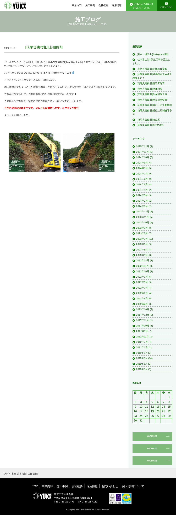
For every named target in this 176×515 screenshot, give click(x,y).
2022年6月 (142, 293)
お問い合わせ (110, 486)
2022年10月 (142, 271)
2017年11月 (142, 320)
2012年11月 (142, 336)
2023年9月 (142, 227)
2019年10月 (142, 309)
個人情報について (133, 486)
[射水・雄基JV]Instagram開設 (152, 54)
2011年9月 (141, 353)
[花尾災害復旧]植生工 (148, 119)
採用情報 (117, 5)
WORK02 (152, 448)
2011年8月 (141, 358)
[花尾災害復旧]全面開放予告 (151, 94)
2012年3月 (142, 342)
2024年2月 (142, 200)
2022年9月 (142, 276)
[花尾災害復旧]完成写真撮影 (151, 68)
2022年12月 (142, 260)
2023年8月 (142, 233)
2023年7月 (142, 238)
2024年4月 (142, 190)
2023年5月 (142, 249)
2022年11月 (142, 266)
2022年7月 (142, 287)
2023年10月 (142, 222)
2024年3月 (142, 195)
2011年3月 (141, 369)
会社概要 (103, 5)
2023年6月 (142, 244)
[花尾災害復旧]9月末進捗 (150, 125)
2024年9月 (142, 162)
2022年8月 (142, 282)
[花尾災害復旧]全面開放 (149, 88)
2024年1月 (142, 206)
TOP (5, 473)
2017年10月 (142, 325)
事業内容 (77, 5)
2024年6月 (142, 179)
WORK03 (152, 460)
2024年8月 (142, 168)
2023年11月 (142, 217)
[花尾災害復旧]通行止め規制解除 (154, 105)
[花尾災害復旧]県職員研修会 (151, 99)
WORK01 (152, 436)
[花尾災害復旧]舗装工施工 (150, 83)
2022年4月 (142, 304)
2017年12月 (142, 314)
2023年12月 (142, 211)
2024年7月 (142, 173)
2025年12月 (142, 146)
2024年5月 (142, 184)
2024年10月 (142, 157)
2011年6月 (141, 363)
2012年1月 (142, 347)
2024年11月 (142, 151)
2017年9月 (142, 331)
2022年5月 (142, 298)
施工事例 (90, 5)
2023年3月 (142, 255)
